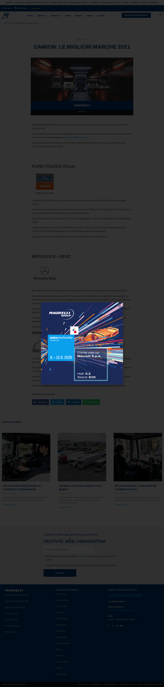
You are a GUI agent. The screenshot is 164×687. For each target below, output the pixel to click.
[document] (82, 343)
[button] (119, 306)
